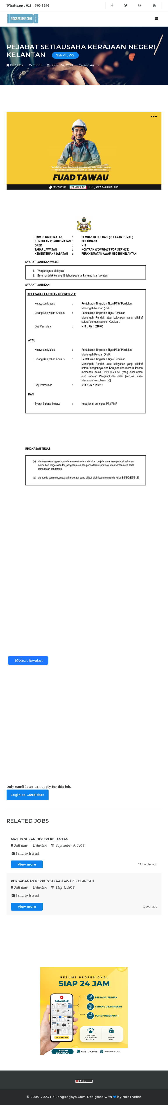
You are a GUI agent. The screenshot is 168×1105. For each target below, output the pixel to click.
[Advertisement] (84, 720)
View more (27, 864)
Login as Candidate (27, 795)
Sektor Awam (89, 65)
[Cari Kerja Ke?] (23, 18)
